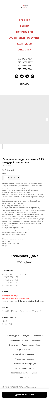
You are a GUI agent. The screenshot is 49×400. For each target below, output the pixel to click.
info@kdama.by (9, 295)
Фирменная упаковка (24, 359)
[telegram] (27, 76)
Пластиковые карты (19, 373)
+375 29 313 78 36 (24, 58)
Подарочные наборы (31, 345)
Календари (24, 43)
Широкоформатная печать (24, 354)
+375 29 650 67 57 (24, 62)
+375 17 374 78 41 (24, 69)
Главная (24, 19)
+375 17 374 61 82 (10, 277)
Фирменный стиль (24, 349)
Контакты (24, 377)
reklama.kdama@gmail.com (15, 298)
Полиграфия (24, 31)
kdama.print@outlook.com (31, 301)
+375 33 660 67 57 (24, 65)
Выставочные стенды (24, 368)
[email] (22, 76)
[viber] (32, 76)
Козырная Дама (12, 336)
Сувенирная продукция (24, 37)
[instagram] (16, 76)
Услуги (24, 25)
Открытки (24, 49)
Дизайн (35, 373)
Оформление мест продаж (24, 363)
